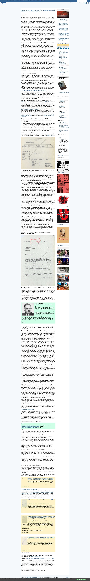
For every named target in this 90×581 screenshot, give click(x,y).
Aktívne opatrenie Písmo (63, 30)
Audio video (24, 0)
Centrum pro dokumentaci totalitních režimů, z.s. (34, 577)
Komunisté (59, 257)
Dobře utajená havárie (61, 274)
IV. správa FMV (62, 106)
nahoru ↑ (67, 577)
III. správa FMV (62, 103)
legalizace (61, 67)
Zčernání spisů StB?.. (61, 249)
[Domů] (4, 6)
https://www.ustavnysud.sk (35, 556)
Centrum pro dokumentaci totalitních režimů (77, 2)
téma (13, 0)
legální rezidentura (62, 68)
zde (63, 74)
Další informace (83, 579)
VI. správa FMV (62, 112)
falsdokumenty (62, 56)
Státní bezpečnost (62, 72)
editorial (9, 0)
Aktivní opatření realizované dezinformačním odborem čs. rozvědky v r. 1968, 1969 (64, 34)
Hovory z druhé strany (40, 545)
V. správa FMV (62, 108)
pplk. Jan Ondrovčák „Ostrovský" (28, 508)
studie (38, 0)
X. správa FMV (62, 115)
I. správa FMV (62, 51)
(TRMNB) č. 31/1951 (25, 101)
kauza (15, 0)
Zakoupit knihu (60, 224)
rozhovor (19, 0)
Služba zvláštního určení (64, 71)
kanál (60, 61)
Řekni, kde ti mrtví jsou (61, 282)
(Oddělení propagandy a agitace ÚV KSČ (29, 95)
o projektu (42, 0)
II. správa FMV (62, 101)
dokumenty (33, 0)
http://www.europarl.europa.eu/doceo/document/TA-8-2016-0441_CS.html (41, 558)
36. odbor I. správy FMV (63, 52)
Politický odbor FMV (63, 117)
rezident (60, 69)
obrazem (29, 0)
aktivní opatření (62, 53)
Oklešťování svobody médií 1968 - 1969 (30, 427)
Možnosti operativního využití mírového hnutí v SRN (63, 20)
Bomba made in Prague (62, 265)
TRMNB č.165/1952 (48, 101)
